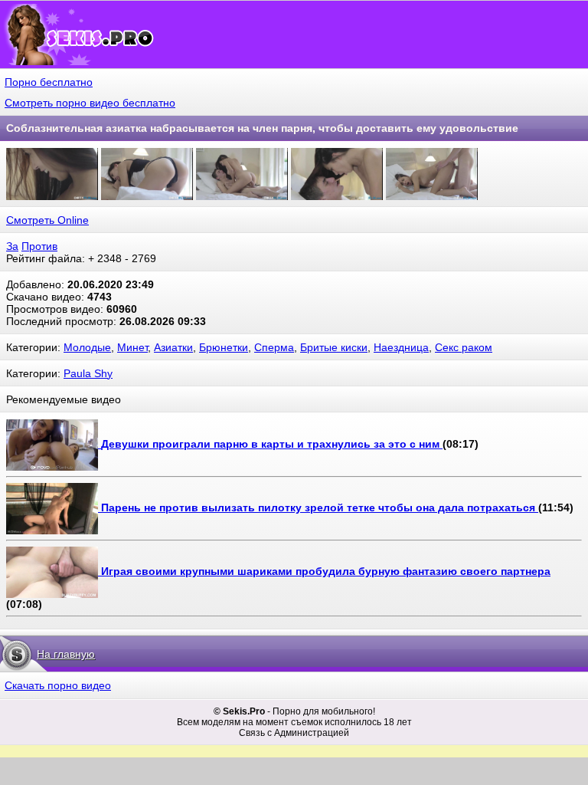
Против (39, 246)
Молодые (87, 347)
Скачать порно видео (58, 685)
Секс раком (463, 347)
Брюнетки (223, 347)
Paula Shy (88, 373)
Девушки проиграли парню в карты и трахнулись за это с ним (272, 444)
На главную (66, 654)
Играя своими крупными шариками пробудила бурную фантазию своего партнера (325, 571)
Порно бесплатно (49, 82)
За (12, 246)
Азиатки (173, 347)
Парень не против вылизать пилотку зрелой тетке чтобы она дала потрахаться (319, 507)
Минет (132, 347)
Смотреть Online (47, 220)
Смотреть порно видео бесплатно (90, 103)
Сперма (274, 347)
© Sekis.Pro (239, 711)
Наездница (401, 347)
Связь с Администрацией (294, 733)
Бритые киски (334, 347)
